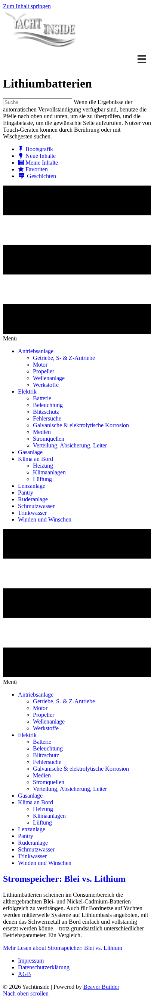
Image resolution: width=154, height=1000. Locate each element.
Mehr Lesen (62, 948)
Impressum (31, 960)
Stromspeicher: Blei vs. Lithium (64, 879)
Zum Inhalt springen (27, 6)
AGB (24, 974)
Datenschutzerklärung (44, 967)
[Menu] (141, 59)
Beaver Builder (101, 987)
